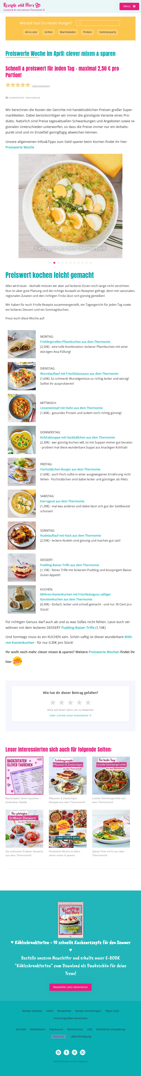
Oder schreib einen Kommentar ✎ (71, 715)
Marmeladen (68, 32)
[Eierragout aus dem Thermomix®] (70, 206)
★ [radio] (52, 702)
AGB (89, 1029)
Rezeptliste (64, 1011)
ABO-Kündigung (81, 1036)
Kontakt (21, 1029)
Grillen (48, 32)
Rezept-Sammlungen (88, 1011)
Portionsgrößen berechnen (71, 1018)
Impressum (56, 1029)
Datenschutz (75, 1029)
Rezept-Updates (32, 1011)
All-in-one (31, 32)
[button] (129, 6)
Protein (87, 32)
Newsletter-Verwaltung (110, 1029)
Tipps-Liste (112, 1011)
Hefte (49, 1011)
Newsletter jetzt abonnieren (70, 987)
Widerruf (58, 1036)
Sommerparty (107, 32)
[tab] (50, 263)
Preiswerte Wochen (104, 652)
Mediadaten (37, 1029)
